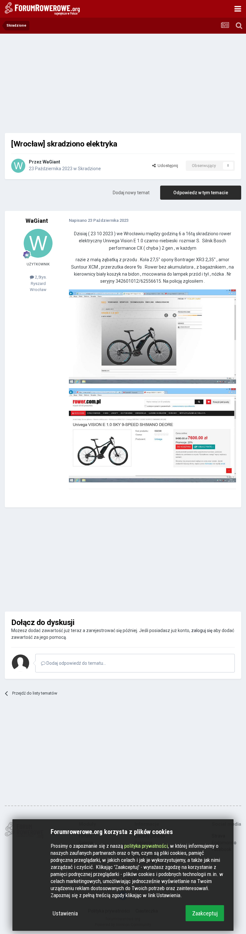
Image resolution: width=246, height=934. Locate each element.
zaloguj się (201, 630)
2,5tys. (40, 277)
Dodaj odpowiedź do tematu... (75, 663)
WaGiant (51, 161)
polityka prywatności (146, 846)
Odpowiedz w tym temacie (200, 192)
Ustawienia (65, 913)
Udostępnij (167, 165)
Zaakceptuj (205, 913)
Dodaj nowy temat (131, 192)
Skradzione (89, 168)
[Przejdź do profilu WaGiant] (18, 166)
